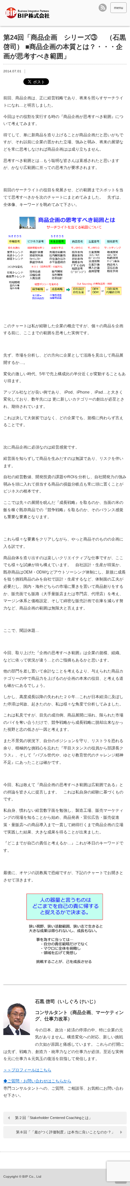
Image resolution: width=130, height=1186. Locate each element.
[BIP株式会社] (29, 13)
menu (118, 8)
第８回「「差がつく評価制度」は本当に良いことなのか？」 (65, 1132)
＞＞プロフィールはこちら (27, 1070)
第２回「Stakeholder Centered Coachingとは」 (53, 1118)
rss (103, 8)
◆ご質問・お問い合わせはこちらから (37, 1081)
